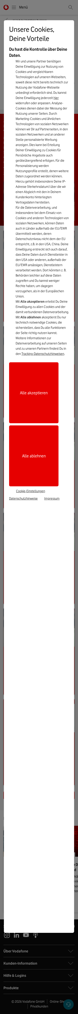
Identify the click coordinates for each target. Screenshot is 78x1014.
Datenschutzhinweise (23, 498)
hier (56, 98)
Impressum (52, 498)
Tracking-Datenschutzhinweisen (42, 354)
